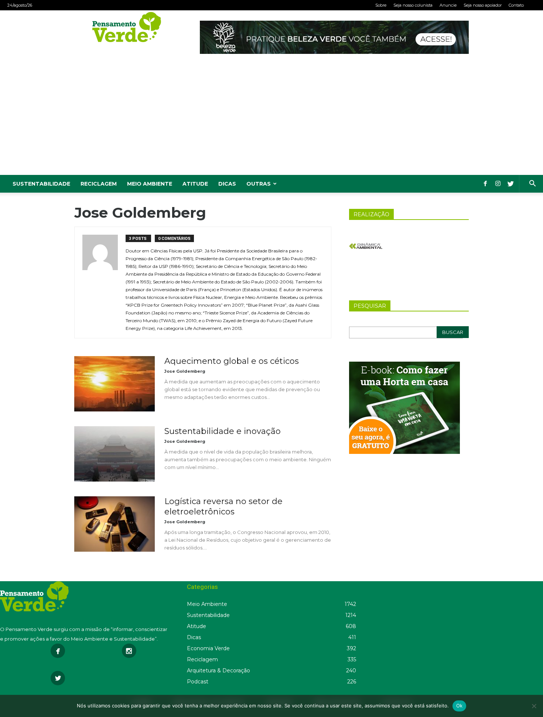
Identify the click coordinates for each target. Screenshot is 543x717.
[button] (532, 184)
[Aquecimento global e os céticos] (114, 383)
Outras (258, 183)
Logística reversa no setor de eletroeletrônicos (223, 506)
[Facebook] (485, 184)
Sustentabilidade (41, 183)
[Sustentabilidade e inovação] (114, 454)
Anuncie (448, 5)
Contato (516, 5)
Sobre (380, 5)
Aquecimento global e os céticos (231, 361)
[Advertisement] (271, 119)
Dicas (227, 183)
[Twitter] (510, 184)
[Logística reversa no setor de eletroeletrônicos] (114, 524)
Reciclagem (99, 183)
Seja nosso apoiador (483, 5)
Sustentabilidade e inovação (222, 431)
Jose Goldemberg (184, 371)
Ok (459, 706)
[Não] (533, 706)
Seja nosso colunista (413, 5)
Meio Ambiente (149, 183)
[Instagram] (497, 184)
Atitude (195, 183)
